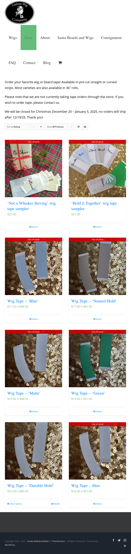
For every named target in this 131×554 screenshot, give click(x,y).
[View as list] (85, 127)
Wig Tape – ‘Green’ (88, 393)
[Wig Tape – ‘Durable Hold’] (33, 451)
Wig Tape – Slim (85, 485)
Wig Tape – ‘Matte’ (24, 393)
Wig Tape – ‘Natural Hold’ (94, 301)
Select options (16, 503)
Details (35, 226)
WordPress (10, 544)
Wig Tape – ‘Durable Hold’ (30, 485)
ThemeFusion (58, 541)
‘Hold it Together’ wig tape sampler (94, 205)
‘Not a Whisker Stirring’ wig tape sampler (31, 205)
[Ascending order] (41, 126)
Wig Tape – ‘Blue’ (23, 301)
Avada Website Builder (38, 541)
